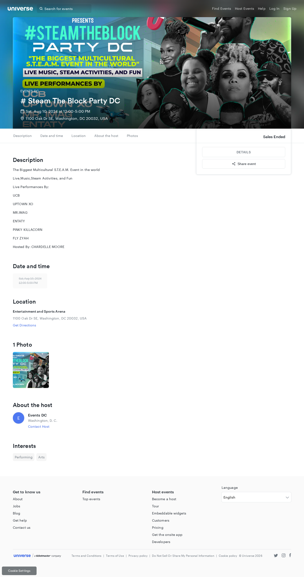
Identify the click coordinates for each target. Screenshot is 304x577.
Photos (132, 136)
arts (41, 457)
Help (261, 8)
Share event (247, 164)
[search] (41, 8)
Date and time (51, 136)
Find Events (221, 8)
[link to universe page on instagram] (283, 556)
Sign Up (289, 8)
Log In (274, 8)
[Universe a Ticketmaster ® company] (37, 555)
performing (24, 457)
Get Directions (24, 325)
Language (230, 487)
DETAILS (244, 152)
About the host (106, 136)
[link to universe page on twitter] (276, 556)
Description (22, 136)
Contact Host (38, 426)
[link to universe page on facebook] (290, 556)
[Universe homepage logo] (20, 9)
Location (78, 136)
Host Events (244, 8)
